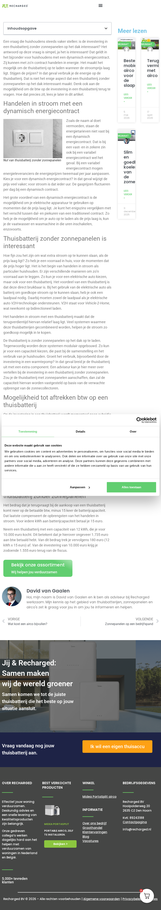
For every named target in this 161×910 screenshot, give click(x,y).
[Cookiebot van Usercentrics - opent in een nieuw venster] (139, 420)
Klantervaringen (94, 832)
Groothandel (92, 828)
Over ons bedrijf (94, 823)
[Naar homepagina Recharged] (15, 5)
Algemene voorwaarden (101, 899)
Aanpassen (77, 487)
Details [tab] (80, 431)
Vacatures (90, 841)
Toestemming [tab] (27, 431)
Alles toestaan (131, 487)
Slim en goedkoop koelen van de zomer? (134, 167)
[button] (100, 5)
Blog (85, 837)
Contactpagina (135, 822)
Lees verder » (128, 98)
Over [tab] (133, 431)
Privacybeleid (133, 899)
